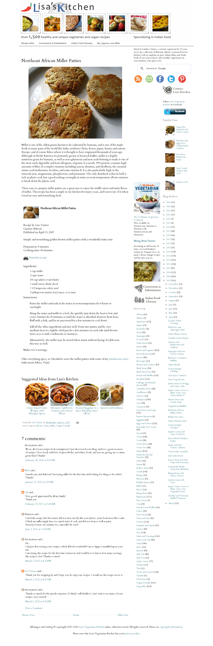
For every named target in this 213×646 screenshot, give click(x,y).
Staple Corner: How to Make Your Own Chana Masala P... (178, 393)
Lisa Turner (37, 422)
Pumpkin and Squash (145, 525)
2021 (168, 223)
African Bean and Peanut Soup (175, 400)
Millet (52, 425)
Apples (139, 325)
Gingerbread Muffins (177, 406)
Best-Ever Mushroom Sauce (181, 157)
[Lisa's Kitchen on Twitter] (171, 82)
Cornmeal (140, 406)
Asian (138, 332)
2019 (168, 231)
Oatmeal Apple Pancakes (175, 426)
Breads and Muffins (144, 375)
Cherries (140, 396)
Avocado (140, 339)
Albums (139, 318)
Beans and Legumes (145, 350)
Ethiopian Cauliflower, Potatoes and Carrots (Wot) (62, 410)
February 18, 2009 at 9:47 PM (40, 460)
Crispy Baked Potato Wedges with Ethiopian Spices (37, 410)
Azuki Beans (142, 343)
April (171, 317)
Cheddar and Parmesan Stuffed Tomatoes (178, 497)
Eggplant (140, 420)
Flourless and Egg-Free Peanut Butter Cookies (182, 144)
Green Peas (141, 447)
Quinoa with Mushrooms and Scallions (176, 345)
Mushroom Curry (175, 416)
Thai (138, 568)
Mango (139, 475)
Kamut (139, 464)
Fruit (138, 433)
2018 (168, 235)
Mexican (140, 478)
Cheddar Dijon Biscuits (178, 338)
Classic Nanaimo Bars (177, 421)
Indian (139, 451)
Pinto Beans (141, 514)
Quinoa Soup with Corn (176, 481)
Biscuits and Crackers (145, 364)
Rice (138, 532)
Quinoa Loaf (182, 182)
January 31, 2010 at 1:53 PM (39, 482)
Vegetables (141, 586)
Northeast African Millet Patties (176, 411)
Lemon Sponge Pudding (175, 370)
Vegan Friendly (63, 425)
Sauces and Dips (143, 539)
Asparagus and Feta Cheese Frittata (176, 352)
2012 (168, 260)
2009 (168, 272)
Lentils (139, 471)
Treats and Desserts (144, 572)
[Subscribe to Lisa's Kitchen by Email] (149, 82)
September (174, 296)
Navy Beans (141, 500)
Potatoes (140, 521)
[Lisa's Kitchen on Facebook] (160, 82)
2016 (168, 243)
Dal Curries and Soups (146, 410)
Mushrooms (141, 496)
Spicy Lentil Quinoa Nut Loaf (181, 171)
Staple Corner (142, 561)
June (171, 308)
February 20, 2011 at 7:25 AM (40, 504)
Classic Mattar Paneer (177, 334)
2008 (168, 276)
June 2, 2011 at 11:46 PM (38, 529)
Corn (138, 403)
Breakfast (140, 379)
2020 (168, 227)
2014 (168, 251)
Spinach (139, 550)
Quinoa (139, 529)
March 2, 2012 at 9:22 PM (38, 601)
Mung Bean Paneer (144, 241)
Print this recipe (38, 257)
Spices (139, 547)
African (39, 425)
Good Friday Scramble (178, 451)
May (171, 313)
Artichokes (141, 328)
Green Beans (142, 444)
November (174, 288)
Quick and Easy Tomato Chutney (176, 446)
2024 (168, 210)
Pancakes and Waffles (145, 507)
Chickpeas (140, 399)
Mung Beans (142, 493)
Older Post (122, 615)
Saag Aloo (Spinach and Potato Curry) (182, 129)
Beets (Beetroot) (143, 353)
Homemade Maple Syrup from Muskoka (178, 468)
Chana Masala (174, 364)
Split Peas (140, 557)
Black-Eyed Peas (143, 371)
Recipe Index (27, 43)
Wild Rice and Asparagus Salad (176, 328)
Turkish (139, 575)
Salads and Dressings (145, 536)
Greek (139, 440)
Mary (27, 470)
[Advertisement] (143, 133)
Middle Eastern (143, 482)
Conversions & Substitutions (53, 43)
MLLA (139, 489)
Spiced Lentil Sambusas (111, 407)
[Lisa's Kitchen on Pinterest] (182, 82)
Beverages (141, 361)
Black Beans (141, 368)
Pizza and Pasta (143, 518)
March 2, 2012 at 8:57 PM (38, 579)
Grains (46, 425)
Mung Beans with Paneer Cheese (176, 474)
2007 (168, 280)
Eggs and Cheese (144, 423)
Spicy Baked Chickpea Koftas (178, 439)
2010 (168, 268)
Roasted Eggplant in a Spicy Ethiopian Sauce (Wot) (87, 410)
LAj (26, 492)
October (173, 292)
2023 (168, 214)
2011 (168, 264)
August (172, 300)
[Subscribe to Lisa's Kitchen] (138, 82)
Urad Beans (141, 579)
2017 (168, 239)
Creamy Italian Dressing (174, 322)
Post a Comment (33, 608)
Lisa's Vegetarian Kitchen (91, 626)
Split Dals (140, 554)
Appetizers (141, 321)
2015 (168, 247)
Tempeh (140, 564)
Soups (138, 543)
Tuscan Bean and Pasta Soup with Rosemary (178, 461)
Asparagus (140, 336)
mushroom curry (118, 359)
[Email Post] (77, 422)
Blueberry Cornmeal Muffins (177, 359)
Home (76, 615)
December (174, 284)
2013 (168, 255)
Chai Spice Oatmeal (177, 375)
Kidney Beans (142, 468)
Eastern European (144, 416)
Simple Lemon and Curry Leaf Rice (176, 433)
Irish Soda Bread (175, 455)
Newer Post (28, 615)
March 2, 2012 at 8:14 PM (38, 560)
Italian (139, 460)
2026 (168, 202)
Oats (138, 504)
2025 (168, 206)
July (171, 304)
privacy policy (133, 633)
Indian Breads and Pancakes (144, 456)
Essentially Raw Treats (146, 427)
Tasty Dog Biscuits (176, 379)
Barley (139, 346)
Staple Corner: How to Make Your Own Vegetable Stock (178, 489)
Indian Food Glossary (81, 43)
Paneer (139, 511)
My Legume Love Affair (108, 43)
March (172, 503)
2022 (168, 219)
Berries (139, 357)
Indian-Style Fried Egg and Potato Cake (178, 385)
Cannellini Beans (143, 388)
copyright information (171, 626)
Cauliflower (141, 392)
